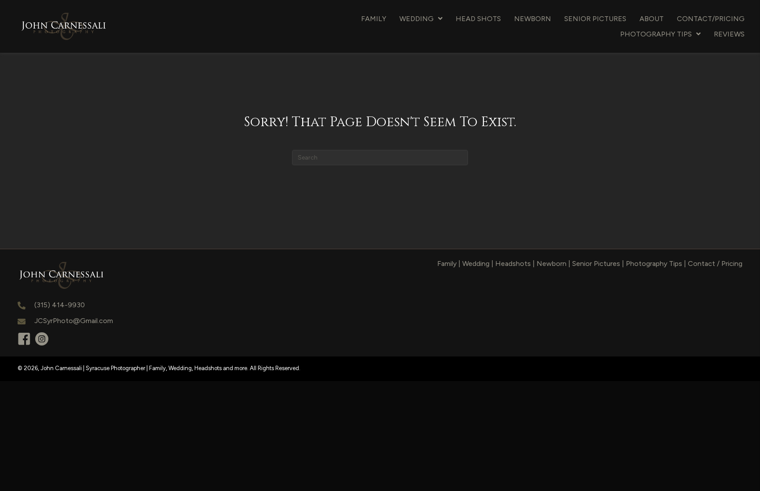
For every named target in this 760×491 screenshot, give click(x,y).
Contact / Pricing (715, 263)
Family (447, 263)
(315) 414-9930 (59, 305)
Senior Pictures (596, 263)
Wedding (476, 263)
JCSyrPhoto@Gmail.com (73, 320)
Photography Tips (654, 263)
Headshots (513, 263)
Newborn (551, 263)
